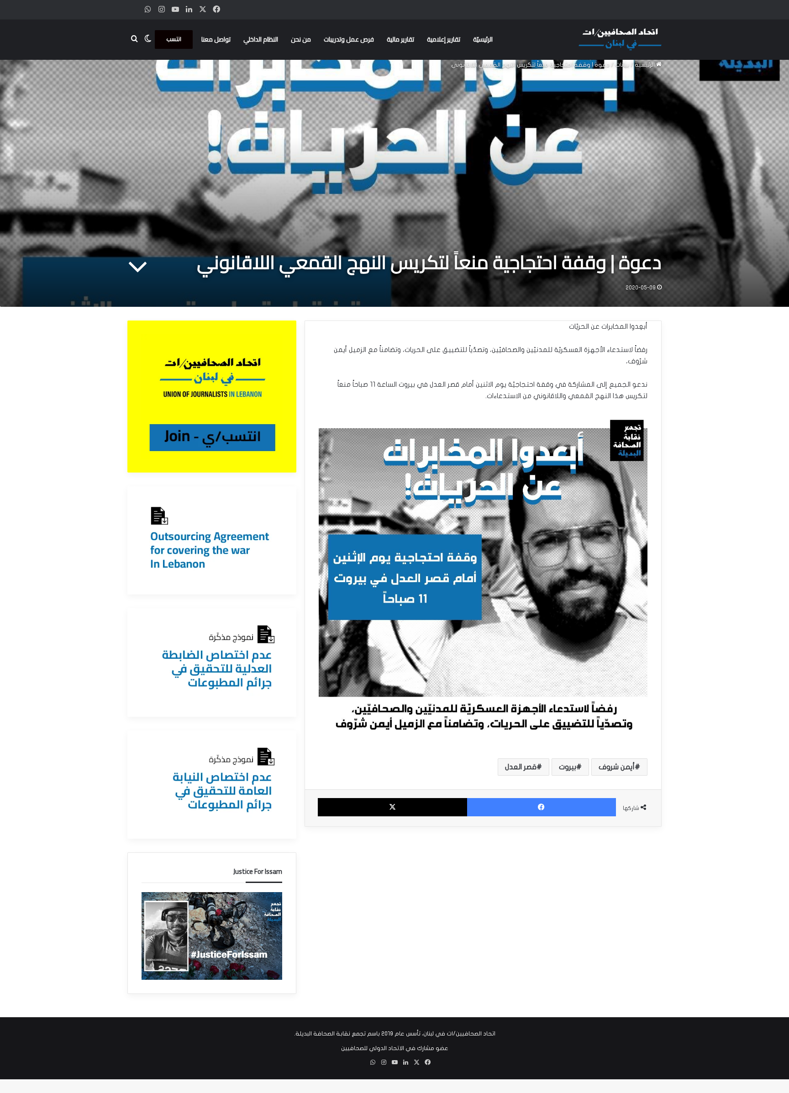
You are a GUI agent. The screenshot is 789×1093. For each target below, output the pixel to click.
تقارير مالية (400, 39)
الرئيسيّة (483, 39)
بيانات (622, 65)
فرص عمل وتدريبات (349, 39)
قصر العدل (521, 767)
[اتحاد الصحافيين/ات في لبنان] (620, 39)
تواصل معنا (216, 39)
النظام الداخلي (260, 39)
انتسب (173, 39)
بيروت (567, 767)
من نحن (301, 39)
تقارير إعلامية (443, 39)
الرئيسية (645, 65)
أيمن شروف (617, 767)
